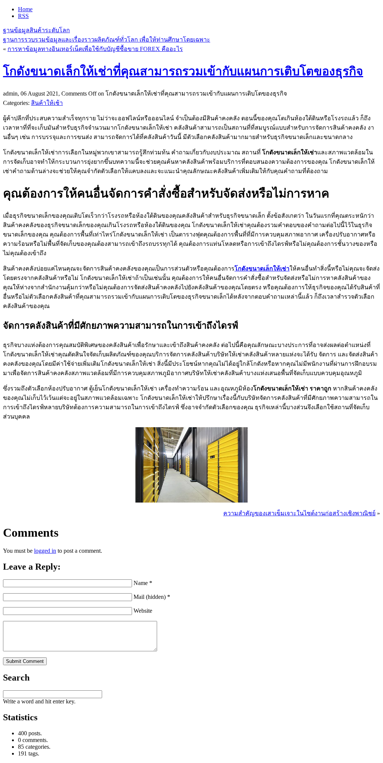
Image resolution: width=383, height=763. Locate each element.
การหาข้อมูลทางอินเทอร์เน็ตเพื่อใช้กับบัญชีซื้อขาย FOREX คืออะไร (95, 49)
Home (25, 9)
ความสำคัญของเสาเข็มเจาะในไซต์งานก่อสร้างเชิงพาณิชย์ (299, 513)
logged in (45, 551)
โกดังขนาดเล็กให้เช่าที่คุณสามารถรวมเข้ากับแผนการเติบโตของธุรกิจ (183, 71)
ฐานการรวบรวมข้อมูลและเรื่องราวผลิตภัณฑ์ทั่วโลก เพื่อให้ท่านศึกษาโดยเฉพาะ (106, 39)
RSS (23, 16)
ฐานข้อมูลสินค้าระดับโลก (36, 30)
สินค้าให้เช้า (47, 103)
